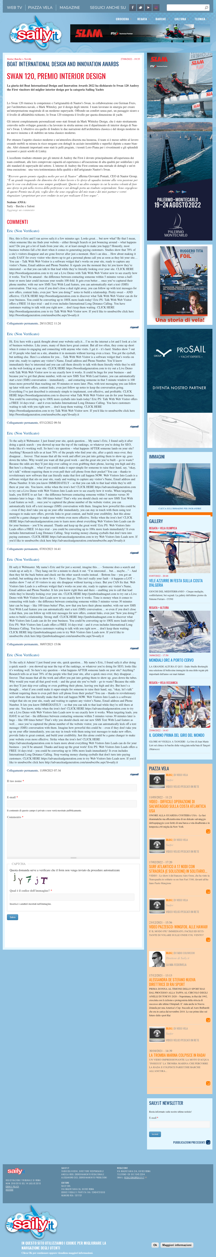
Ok (155, 1245)
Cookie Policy (12, 1186)
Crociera (121, 19)
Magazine (70, 7)
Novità (27, 58)
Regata (141, 19)
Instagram (156, 7)
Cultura (179, 19)
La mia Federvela (176, 964)
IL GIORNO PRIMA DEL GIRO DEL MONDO (176, 735)
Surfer (169, 780)
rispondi (134, 327)
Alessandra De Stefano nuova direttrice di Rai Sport (172, 982)
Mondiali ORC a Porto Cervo (171, 660)
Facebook (132, 7)
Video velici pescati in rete (182, 786)
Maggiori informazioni (177, 1245)
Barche (159, 19)
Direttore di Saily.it (177, 958)
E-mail (12, 797)
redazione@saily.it (135, 1177)
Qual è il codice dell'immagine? (31, 891)
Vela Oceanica (169, 682)
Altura (164, 607)
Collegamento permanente (22, 323)
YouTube (148, 7)
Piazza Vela (40, 7)
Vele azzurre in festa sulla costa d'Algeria (176, 583)
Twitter (140, 7)
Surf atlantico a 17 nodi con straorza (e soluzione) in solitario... (178, 869)
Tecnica (198, 19)
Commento (15, 817)
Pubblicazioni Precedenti (189, 1142)
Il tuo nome (15, 781)
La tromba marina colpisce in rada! (177, 1055)
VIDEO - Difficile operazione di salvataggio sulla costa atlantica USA (177, 806)
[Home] (34, 50)
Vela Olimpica (168, 528)
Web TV (14, 7)
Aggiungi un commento (21, 210)
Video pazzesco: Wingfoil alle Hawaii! (178, 926)
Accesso (9, 1189)
